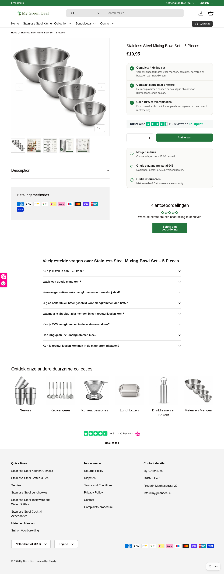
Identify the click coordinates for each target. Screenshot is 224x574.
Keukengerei (60, 410)
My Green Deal (26, 561)
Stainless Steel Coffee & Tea (29, 478)
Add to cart (184, 137)
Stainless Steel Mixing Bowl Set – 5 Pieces (43, 33)
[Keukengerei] (60, 390)
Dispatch (90, 478)
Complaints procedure (98, 507)
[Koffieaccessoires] (94, 390)
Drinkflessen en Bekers (164, 412)
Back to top (112, 442)
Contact (105, 23)
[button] (211, 13)
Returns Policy (93, 470)
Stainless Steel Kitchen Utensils (32, 470)
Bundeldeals (84, 23)
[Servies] (25, 390)
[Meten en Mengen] (198, 390)
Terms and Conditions (98, 485)
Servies (25, 410)
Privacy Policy (93, 492)
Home (15, 23)
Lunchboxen (129, 410)
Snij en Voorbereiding (25, 530)
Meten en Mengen (198, 410)
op (186, 123)
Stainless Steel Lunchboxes (29, 492)
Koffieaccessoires (94, 410)
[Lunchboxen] (129, 390)
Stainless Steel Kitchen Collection (45, 23)
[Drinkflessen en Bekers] (163, 390)
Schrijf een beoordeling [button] (170, 228)
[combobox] (125, 13)
